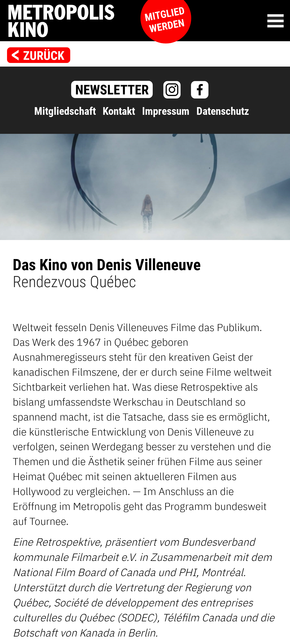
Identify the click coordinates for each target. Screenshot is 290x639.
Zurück (43, 55)
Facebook (199, 89)
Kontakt (119, 111)
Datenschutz (222, 111)
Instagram (172, 89)
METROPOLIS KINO (95, 21)
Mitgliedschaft (65, 111)
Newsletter (112, 90)
